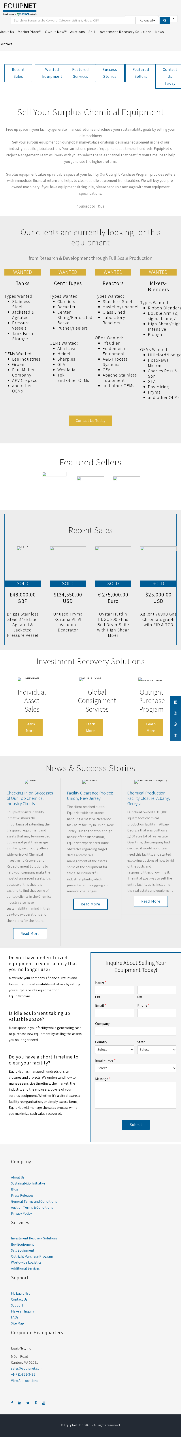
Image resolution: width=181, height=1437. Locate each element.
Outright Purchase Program (32, 1256)
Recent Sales (18, 73)
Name (100, 982)
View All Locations (24, 1380)
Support (17, 1305)
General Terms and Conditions (34, 1201)
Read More (30, 933)
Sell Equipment (22, 1250)
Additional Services (25, 1268)
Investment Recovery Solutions (34, 1238)
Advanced (146, 20)
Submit (136, 1124)
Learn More (30, 727)
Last (139, 997)
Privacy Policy (21, 1213)
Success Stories (109, 73)
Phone (143, 1005)
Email (100, 1005)
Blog (14, 1189)
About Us (18, 1177)
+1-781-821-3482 (23, 1374)
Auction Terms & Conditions (32, 1207)
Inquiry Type (105, 1060)
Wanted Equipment (52, 73)
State (141, 1042)
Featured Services (80, 73)
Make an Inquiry (22, 1311)
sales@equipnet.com (27, 1368)
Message (102, 1079)
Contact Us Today (90, 420)
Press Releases (22, 1195)
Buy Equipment (22, 1244)
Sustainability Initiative (28, 1183)
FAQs (15, 1317)
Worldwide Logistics (26, 1262)
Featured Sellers (141, 73)
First (97, 997)
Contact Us (19, 1299)
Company (102, 1023)
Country (101, 1042)
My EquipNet (20, 1293)
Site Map (17, 1323)
